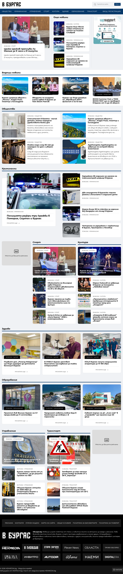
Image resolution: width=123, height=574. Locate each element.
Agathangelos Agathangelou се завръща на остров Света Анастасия (102, 147)
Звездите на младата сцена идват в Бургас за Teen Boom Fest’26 (44, 100)
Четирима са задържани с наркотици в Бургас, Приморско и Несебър (100, 227)
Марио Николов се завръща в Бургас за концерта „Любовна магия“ (106, 285)
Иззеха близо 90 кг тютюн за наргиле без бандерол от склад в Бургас (100, 210)
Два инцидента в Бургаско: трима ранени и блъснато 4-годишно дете (100, 194)
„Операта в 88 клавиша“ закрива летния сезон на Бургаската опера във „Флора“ (105, 318)
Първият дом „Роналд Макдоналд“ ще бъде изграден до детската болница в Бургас (20, 364)
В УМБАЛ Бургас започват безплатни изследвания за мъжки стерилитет (60, 364)
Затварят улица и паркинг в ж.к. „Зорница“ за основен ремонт (65, 460)
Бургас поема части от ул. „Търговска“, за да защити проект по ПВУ (30, 474)
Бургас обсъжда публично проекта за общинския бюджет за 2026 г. (22, 460)
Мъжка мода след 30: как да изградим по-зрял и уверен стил (40, 147)
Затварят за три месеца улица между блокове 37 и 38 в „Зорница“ (74, 474)
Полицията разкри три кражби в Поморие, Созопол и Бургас (75, 46)
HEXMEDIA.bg (50, 571)
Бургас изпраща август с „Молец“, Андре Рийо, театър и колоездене (14, 100)
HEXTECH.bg (17, 571)
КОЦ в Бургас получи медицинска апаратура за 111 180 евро (101, 363)
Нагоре (119, 570)
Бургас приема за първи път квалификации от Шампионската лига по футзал (59, 302)
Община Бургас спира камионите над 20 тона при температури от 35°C (75, 490)
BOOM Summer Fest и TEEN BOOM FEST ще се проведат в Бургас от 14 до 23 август (106, 101)
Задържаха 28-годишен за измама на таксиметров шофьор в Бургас (77, 62)
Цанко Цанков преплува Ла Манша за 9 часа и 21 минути (21, 50)
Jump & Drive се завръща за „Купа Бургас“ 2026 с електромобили (61, 317)
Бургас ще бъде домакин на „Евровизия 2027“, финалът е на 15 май (74, 100)
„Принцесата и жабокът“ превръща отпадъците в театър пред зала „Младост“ (105, 302)
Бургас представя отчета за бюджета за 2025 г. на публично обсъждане (28, 507)
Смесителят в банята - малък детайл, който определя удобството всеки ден (42, 121)
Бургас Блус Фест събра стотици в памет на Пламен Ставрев (75, 30)
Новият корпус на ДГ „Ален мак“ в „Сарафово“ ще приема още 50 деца (101, 415)
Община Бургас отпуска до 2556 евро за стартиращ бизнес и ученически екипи (29, 491)
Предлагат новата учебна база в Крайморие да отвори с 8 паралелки (60, 415)
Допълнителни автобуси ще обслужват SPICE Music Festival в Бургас (75, 506)
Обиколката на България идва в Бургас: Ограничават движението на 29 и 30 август (61, 286)
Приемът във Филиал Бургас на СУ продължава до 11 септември (21, 414)
